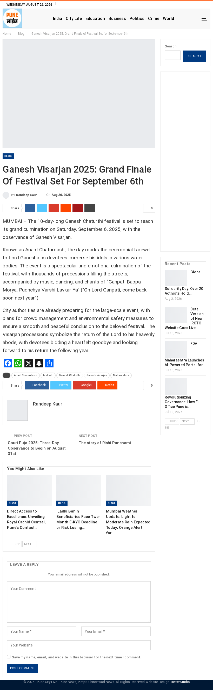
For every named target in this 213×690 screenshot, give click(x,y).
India (57, 18)
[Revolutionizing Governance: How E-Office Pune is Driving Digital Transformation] (176, 386)
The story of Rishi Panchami (105, 442)
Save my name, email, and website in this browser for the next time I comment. (76, 657)
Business (117, 18)
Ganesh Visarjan (96, 375)
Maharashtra (121, 375)
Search (171, 46)
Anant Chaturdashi (25, 375)
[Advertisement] (189, 165)
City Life (74, 18)
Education (95, 18)
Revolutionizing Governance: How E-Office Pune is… (182, 402)
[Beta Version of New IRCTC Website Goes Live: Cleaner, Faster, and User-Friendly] (176, 315)
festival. (48, 375)
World (168, 18)
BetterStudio (180, 682)
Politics (137, 18)
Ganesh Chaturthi (70, 375)
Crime (153, 18)
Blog (8, 156)
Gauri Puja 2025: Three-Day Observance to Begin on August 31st (37, 448)
